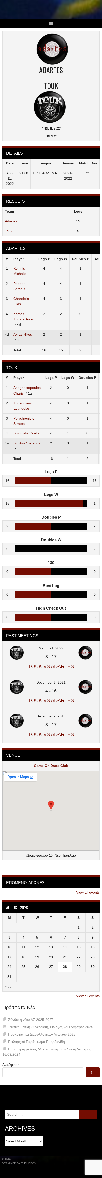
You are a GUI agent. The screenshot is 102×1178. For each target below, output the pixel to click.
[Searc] (93, 1072)
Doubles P (80, 259)
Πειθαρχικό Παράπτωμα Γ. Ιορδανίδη (36, 1042)
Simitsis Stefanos (26, 443)
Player (18, 259)
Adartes (11, 221)
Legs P (44, 259)
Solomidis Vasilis (26, 433)
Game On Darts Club (51, 766)
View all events (88, 892)
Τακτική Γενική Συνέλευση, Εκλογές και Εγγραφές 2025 (50, 1027)
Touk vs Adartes (51, 666)
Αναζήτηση (11, 1065)
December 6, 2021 (51, 682)
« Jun (9, 986)
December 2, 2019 (51, 716)
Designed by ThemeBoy (19, 1163)
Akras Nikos (22, 334)
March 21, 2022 (51, 648)
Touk (8, 231)
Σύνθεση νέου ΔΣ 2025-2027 (30, 1020)
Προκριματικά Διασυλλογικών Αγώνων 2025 (42, 1034)
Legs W (60, 259)
